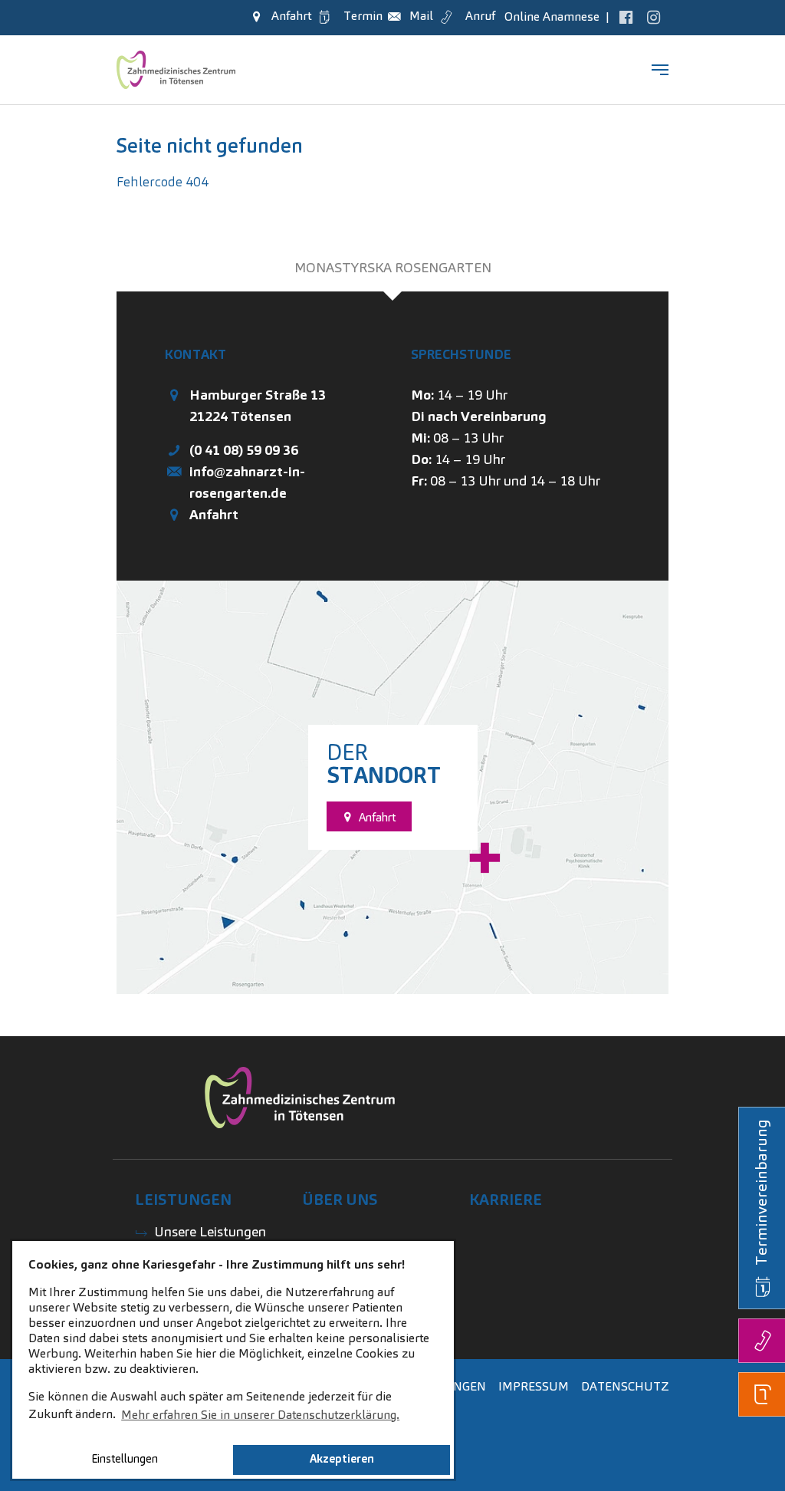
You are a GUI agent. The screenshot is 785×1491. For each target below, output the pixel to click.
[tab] (392, 267)
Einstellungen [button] (124, 1459)
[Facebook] (625, 16)
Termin (360, 16)
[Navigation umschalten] (660, 70)
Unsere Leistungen (210, 1231)
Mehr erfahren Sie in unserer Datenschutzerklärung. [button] (260, 1415)
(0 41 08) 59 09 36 (243, 450)
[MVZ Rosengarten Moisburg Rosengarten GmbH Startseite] (176, 69)
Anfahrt (213, 514)
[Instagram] (653, 16)
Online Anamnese (550, 16)
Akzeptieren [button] (342, 1459)
